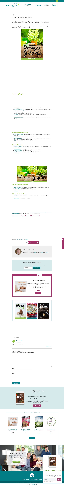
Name (13, 368)
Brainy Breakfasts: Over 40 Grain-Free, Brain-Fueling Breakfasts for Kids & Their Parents (12, 430)
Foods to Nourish (18, 239)
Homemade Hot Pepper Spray (18, 117)
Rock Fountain (16, 198)
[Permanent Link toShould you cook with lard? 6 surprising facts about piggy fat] (43, 311)
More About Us (16, 461)
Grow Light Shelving (17, 188)
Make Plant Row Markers (18, 109)
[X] (35, 242)
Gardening (22, 239)
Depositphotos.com (34, 484)
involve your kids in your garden (24, 110)
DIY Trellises (16, 114)
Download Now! (37, 405)
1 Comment (26, 239)
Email (13, 373)
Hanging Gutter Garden (18, 138)
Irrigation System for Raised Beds (19, 189)
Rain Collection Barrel (17, 187)
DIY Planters (16, 140)
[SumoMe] (37, 242)
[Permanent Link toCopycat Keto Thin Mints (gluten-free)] (20, 311)
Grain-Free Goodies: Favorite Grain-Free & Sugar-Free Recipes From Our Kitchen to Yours (26, 430)
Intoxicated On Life (13, 5)
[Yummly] (29, 242)
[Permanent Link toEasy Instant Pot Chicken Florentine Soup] (32, 311)
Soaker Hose (16, 191)
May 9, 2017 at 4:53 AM (18, 342)
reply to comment (49, 346)
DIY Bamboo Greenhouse (18, 150)
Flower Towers (16, 195)
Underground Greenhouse (18, 146)
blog (42, 252)
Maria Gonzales (19, 340)
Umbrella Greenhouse (17, 149)
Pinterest (47, 252)
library (35, 252)
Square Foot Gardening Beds (18, 134)
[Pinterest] (31, 242)
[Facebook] (33, 242)
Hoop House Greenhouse (18, 151)
